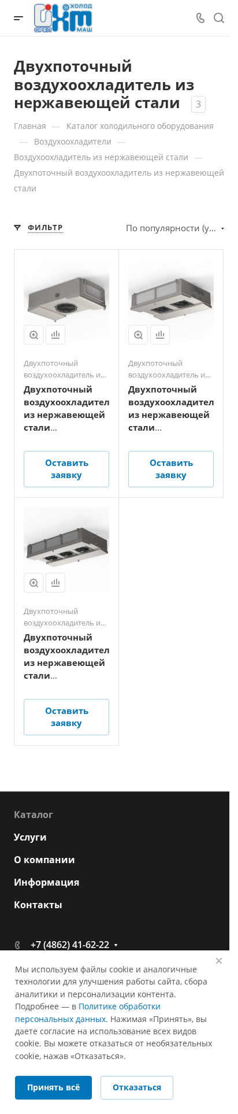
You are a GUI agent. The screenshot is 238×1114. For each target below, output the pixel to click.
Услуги (30, 837)
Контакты (38, 904)
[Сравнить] (55, 334)
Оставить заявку (66, 468)
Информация (46, 882)
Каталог (33, 814)
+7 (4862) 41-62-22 (70, 944)
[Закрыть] (219, 960)
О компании (44, 859)
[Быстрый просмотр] (33, 334)
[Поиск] (218, 18)
